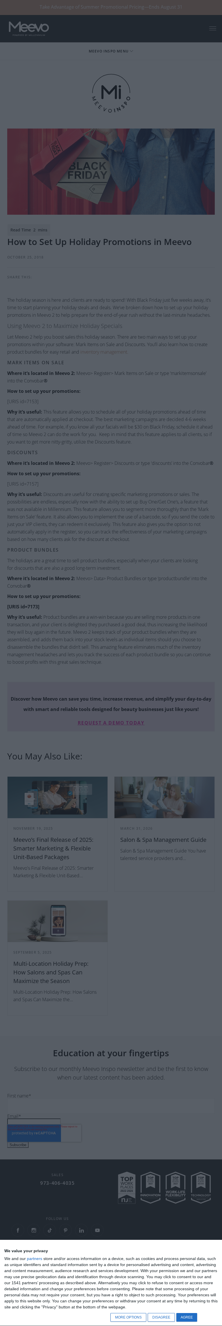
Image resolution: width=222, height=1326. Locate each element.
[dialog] (111, 1283)
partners (34, 1259)
